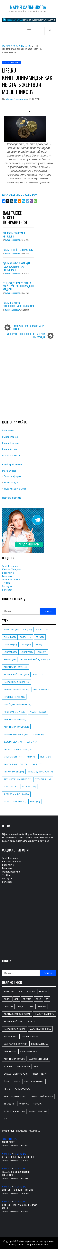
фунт (35, 801)
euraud (10, 637)
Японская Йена (14, 712)
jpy (38, 644)
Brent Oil (11, 629)
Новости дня (11, 482)
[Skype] (23, 201)
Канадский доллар (16, 682)
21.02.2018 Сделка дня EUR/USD (18, 1157)
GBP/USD (10, 644)
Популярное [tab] (8, 1130)
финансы (11, 786)
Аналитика (8, 430)
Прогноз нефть (14, 697)
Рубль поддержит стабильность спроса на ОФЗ (18, 304)
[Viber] (31, 201)
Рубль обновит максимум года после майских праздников (16, 266)
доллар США (13, 741)
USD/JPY (27, 652)
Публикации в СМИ (12, 62)
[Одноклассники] (19, 201)
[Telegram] (27, 201)
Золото (39, 674)
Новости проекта (11, 497)
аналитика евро (15, 719)
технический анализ (17, 779)
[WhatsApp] (35, 201)
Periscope (7, 589)
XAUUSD (10, 659)
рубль (37, 764)
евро (32, 741)
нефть (45, 756)
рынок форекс (14, 771)
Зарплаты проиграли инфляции (14, 235)
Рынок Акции (9, 449)
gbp (40, 637)
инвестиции (13, 756)
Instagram (7, 586)
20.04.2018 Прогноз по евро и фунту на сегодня (26, 335)
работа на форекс (15, 764)
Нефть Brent (42, 689)
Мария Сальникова (28, 7)
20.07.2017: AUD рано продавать (18, 1190)
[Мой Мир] (15, 201)
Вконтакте (8, 572)
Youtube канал (10, 566)
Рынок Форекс (10, 436)
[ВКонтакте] (3, 201)
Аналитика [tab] (34, 1130)
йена (31, 756)
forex (25, 637)
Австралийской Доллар (35, 659)
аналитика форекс (16, 726)
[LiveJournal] (11, 201)
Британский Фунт (16, 674)
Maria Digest (9, 470)
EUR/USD (42, 629)
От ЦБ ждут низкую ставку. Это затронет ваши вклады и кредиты (18, 286)
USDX (41, 652)
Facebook (7, 576)
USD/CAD (10, 652)
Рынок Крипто (10, 443)
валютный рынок (16, 734)
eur (27, 629)
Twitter (6, 582)
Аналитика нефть (15, 667)
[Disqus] (29, 380)
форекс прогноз (15, 801)
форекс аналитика (16, 794)
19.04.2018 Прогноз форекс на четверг (28, 327)
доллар (38, 734)
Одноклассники (11, 579)
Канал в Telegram (11, 569)
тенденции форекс (40, 771)
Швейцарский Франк (17, 704)
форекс (29, 786)
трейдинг (43, 779)
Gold (26, 644)
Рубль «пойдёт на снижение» (18, 250)
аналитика (38, 712)
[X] (7, 201)
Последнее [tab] (21, 1130)
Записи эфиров (12, 476)
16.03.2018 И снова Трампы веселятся (16, 1173)
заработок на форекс (18, 749)
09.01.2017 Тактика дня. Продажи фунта (19, 1206)
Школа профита (11, 455)
